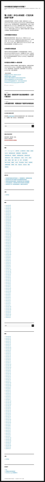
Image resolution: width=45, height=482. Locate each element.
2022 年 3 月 (8, 283)
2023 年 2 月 (8, 266)
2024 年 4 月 (8, 245)
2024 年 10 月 (8, 236)
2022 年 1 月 (8, 286)
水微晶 (22, 157)
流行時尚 (7, 194)
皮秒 (21, 160)
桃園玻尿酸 (18, 153)
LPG (6, 150)
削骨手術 (17, 150)
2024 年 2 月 (8, 248)
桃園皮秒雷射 (24, 153)
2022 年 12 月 (8, 269)
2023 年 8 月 (8, 257)
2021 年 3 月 (8, 302)
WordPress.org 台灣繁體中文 (11, 472)
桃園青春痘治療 (20, 155)
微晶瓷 (28, 150)
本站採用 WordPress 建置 (19, 478)
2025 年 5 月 (8, 225)
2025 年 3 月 (8, 228)
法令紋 (26, 157)
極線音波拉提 (17, 157)
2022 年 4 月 (8, 282)
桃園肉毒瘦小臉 (8, 155)
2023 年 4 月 (8, 263)
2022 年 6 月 (8, 279)
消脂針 (30, 157)
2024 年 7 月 (8, 240)
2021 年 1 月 (8, 305)
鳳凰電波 (6, 167)
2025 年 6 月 (8, 223)
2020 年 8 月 (8, 312)
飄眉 (29, 164)
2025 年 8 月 (8, 220)
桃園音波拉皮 (7, 157)
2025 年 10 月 (8, 217)
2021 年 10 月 (8, 291)
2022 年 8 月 (8, 276)
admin (7, 85)
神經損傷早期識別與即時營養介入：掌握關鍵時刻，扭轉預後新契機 (19, 178)
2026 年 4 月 (8, 211)
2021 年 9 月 (8, 292)
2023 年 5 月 (8, 262)
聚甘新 (26, 162)
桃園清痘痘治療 (12, 153)
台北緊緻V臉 (22, 150)
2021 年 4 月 (8, 300)
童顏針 (12, 162)
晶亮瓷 (32, 150)
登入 (6, 469)
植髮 (12, 157)
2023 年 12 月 (8, 251)
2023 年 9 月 (8, 256)
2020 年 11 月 (8, 308)
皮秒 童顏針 (25, 160)
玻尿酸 (9, 160)
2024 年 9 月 (8, 237)
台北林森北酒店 (11, 116)
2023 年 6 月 (8, 260)
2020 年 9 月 (8, 311)
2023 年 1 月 (8, 268)
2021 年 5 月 (8, 299)
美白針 (16, 162)
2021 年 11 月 (8, 289)
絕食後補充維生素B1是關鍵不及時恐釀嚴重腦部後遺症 (16, 179)
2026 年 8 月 (8, 205)
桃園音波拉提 (27, 155)
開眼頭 (12, 164)
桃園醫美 (14, 155)
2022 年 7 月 (8, 277)
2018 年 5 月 (8, 317)
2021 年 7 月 (8, 295)
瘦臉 (13, 160)
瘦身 (16, 160)
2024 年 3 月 (8, 246)
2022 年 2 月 (8, 285)
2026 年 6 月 (8, 208)
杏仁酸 (6, 153)
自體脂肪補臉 (7, 164)
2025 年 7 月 (8, 222)
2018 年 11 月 (8, 315)
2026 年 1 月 (8, 214)
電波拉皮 (20, 164)
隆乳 (16, 164)
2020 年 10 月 (8, 309)
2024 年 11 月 (8, 234)
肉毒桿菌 (30, 162)
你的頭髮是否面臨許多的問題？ (15, 7)
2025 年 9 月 (8, 219)
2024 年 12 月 (8, 233)
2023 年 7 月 (8, 259)
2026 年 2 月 (8, 213)
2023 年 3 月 (8, 265)
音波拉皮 (25, 164)
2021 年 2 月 (8, 303)
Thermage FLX (11, 150)
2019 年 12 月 (8, 314)
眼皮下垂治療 (7, 162)
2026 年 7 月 (8, 207)
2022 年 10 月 (8, 272)
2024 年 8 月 (8, 239)
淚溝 (6, 160)
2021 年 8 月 (8, 294)
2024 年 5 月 (8, 243)
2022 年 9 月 (8, 274)
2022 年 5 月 (8, 280)
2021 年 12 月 (8, 288)
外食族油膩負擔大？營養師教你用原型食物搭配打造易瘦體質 (17, 182)
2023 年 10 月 (8, 254)
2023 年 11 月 (8, 253)
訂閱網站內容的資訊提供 (10, 471)
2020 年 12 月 (8, 306)
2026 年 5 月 (8, 210)
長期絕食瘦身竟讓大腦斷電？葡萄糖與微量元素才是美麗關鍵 (17, 181)
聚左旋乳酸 (21, 162)
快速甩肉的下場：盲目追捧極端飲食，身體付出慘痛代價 (16, 184)
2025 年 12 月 (8, 216)
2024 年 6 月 (8, 242)
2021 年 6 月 (8, 297)
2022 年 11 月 (8, 271)
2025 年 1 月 (8, 231)
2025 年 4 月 (8, 226)
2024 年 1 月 (8, 249)
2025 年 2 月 (8, 230)
